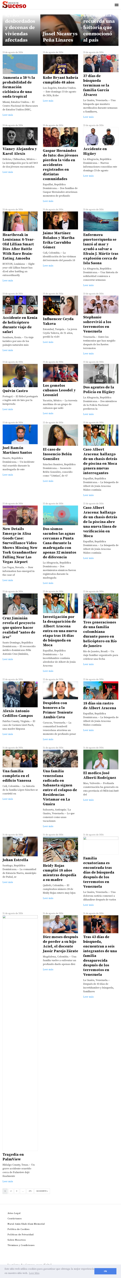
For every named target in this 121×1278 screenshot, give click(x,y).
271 (30, 1191)
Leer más (8, 114)
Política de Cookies (19, 1229)
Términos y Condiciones (21, 1245)
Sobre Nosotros (17, 1240)
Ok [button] (105, 1271)
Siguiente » (42, 1191)
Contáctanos (15, 1218)
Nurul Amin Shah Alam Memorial (26, 1224)
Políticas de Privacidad (21, 1234)
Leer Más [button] (34, 1273)
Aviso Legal (14, 1213)
